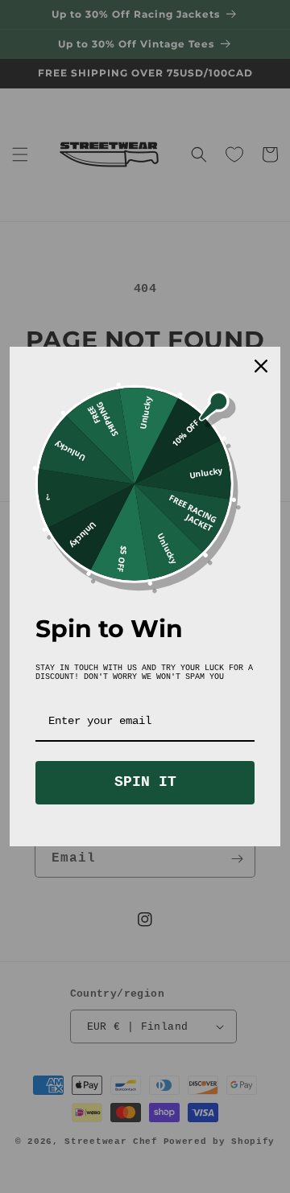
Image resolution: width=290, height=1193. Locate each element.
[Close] (261, 366)
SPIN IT (145, 782)
